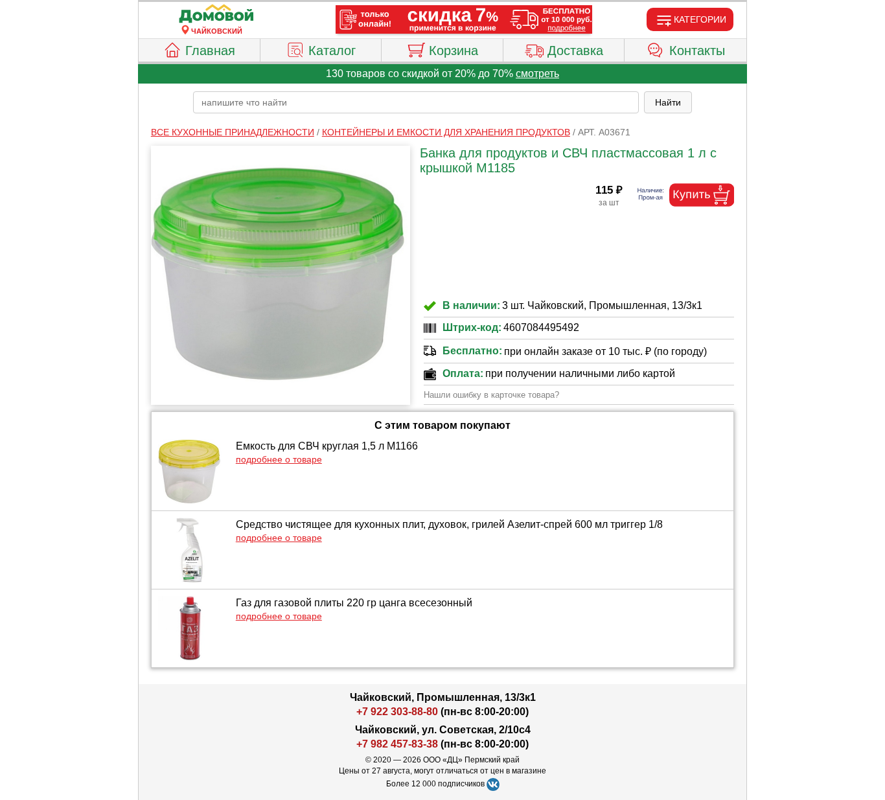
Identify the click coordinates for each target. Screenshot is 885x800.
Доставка (575, 50)
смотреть (537, 73)
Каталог (332, 50)
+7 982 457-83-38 (397, 743)
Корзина (453, 50)
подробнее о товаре (279, 459)
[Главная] (216, 14)
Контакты (697, 50)
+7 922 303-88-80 (397, 711)
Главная (210, 50)
